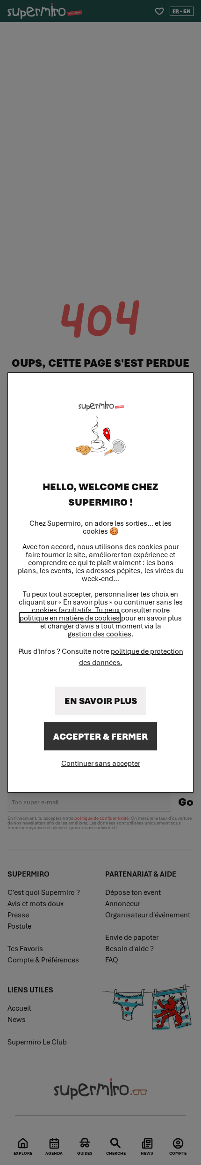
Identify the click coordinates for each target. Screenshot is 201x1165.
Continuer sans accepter (100, 763)
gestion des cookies (99, 634)
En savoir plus (101, 701)
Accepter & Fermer (100, 736)
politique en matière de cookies (70, 617)
